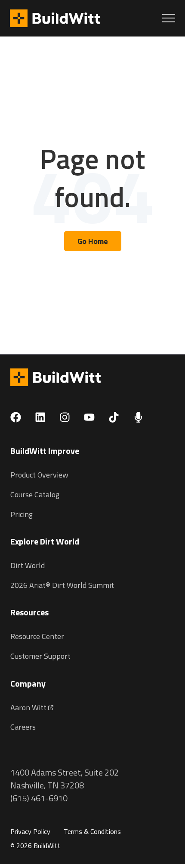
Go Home (92, 241)
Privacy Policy (30, 831)
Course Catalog (34, 494)
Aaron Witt (29, 707)
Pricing (21, 514)
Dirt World (27, 565)
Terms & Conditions (92, 831)
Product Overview (39, 475)
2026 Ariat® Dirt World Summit (62, 585)
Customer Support (40, 656)
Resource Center (37, 636)
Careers (23, 727)
